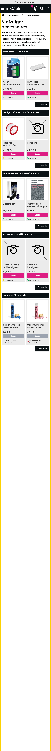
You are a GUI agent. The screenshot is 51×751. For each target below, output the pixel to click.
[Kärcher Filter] (37, 129)
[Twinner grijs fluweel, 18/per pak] (37, 189)
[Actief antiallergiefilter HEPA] (13, 68)
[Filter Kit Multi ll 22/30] (13, 129)
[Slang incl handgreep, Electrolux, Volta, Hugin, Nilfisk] (37, 250)
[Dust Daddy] (13, 189)
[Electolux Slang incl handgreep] (13, 250)
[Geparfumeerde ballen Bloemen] (13, 311)
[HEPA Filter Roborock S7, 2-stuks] (37, 68)
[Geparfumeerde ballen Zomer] (37, 311)
